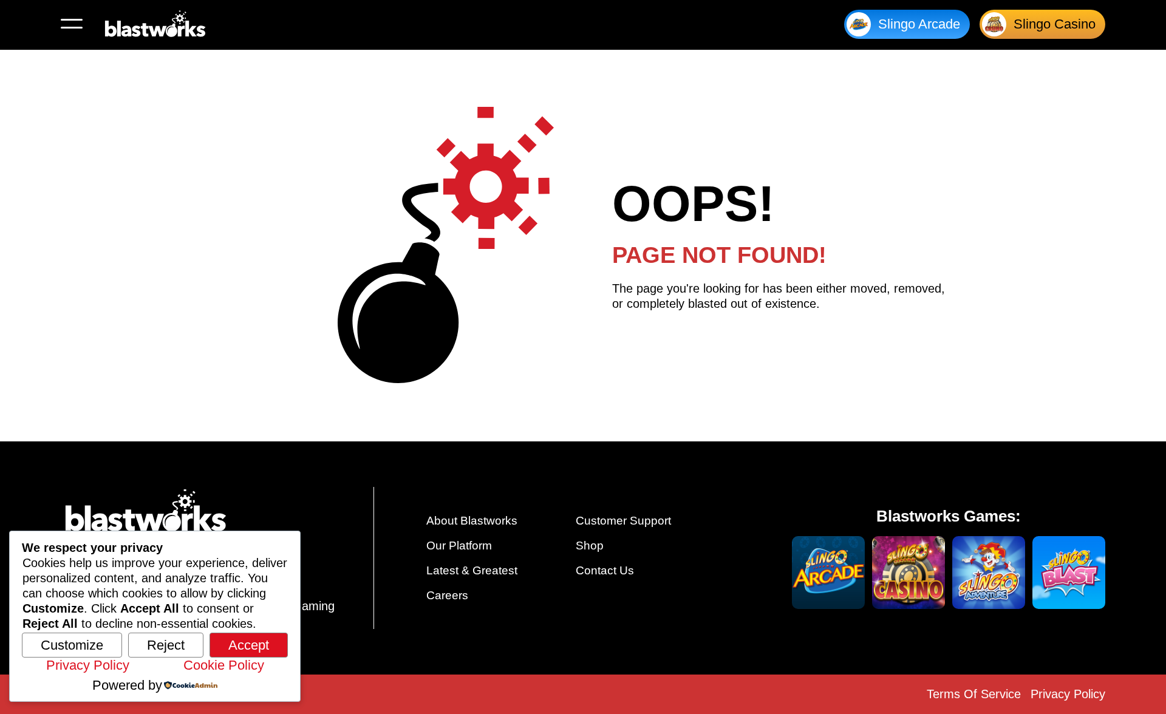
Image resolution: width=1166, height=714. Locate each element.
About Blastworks (471, 520)
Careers (447, 595)
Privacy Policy (1068, 694)
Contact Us (605, 570)
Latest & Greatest (471, 570)
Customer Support (623, 520)
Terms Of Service (974, 694)
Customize (72, 645)
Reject (166, 645)
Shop (590, 545)
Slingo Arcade (919, 24)
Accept (248, 645)
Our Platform (459, 545)
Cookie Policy (223, 665)
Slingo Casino (1055, 24)
